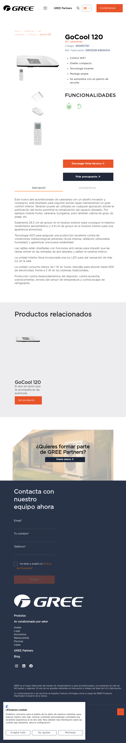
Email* (18, 520)
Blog (17, 656)
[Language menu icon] (87, 8)
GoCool (32, 35)
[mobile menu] (45, 8)
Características (87, 188)
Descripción (39, 188)
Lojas (17, 631)
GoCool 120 (28, 382)
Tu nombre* (21, 533)
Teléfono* (20, 546)
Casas (17, 645)
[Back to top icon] (120, 711)
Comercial (29, 31)
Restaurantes (21, 638)
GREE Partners (23, 650)
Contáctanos (107, 8)
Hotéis (17, 628)
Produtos (20, 615)
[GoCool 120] (28, 338)
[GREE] (18, 8)
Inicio (17, 31)
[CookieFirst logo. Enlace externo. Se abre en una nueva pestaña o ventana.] (7, 706)
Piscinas (18, 641)
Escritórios (20, 634)
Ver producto (26, 400)
